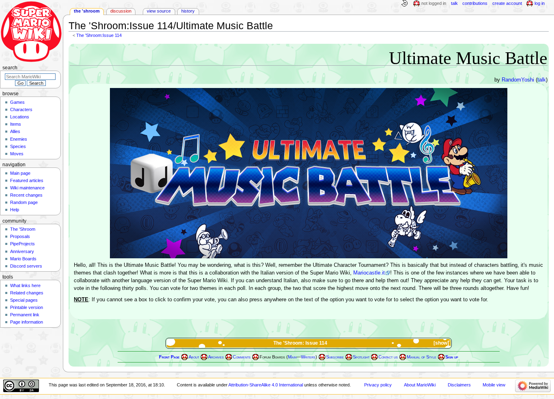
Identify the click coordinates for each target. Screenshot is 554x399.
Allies (15, 131)
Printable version (26, 307)
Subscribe (335, 357)
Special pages (24, 300)
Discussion (120, 11)
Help (14, 209)
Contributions (474, 3)
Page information (26, 322)
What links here (25, 285)
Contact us (388, 357)
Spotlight (361, 357)
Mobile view (494, 384)
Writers (308, 357)
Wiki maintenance (27, 187)
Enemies (18, 139)
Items (15, 124)
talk (541, 80)
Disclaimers (459, 384)
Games (17, 102)
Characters (21, 109)
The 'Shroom (87, 11)
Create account (507, 3)
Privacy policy (378, 384)
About (194, 357)
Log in (540, 3)
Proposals (20, 236)
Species (18, 146)
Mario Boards (23, 258)
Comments (242, 357)
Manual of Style (421, 357)
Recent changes (26, 195)
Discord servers (26, 266)
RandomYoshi (518, 80)
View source (159, 11)
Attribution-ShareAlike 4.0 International (265, 384)
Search (9, 67)
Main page (20, 173)
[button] (442, 343)
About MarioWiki (420, 384)
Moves (17, 153)
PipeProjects (22, 243)
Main (292, 357)
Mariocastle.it (369, 273)
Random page (24, 202)
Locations (19, 116)
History (188, 11)
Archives (216, 357)
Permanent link (24, 314)
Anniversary (22, 251)
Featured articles (26, 180)
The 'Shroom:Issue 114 (99, 35)
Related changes (26, 292)
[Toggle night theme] (404, 3)
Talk (454, 3)
